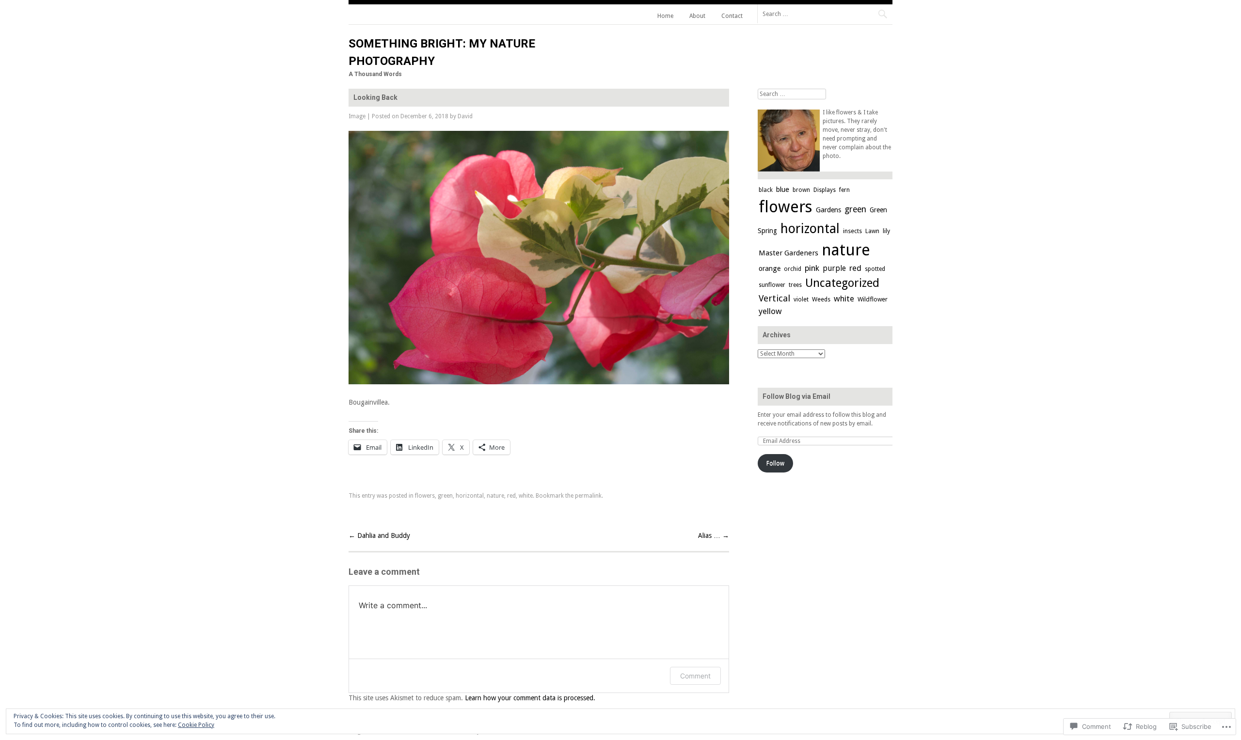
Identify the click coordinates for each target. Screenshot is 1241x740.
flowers (425, 495)
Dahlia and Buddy (379, 535)
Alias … (713, 535)
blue (782, 189)
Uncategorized (842, 283)
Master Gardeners (788, 253)
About (697, 16)
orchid (792, 269)
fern (844, 190)
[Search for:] (824, 13)
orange (769, 268)
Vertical (774, 298)
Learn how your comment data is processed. (530, 698)
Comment (695, 676)
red (511, 495)
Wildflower (873, 299)
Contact (732, 16)
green (445, 495)
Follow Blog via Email (796, 396)
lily (886, 231)
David (465, 116)
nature (495, 495)
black (766, 190)
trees (795, 285)
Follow (775, 463)
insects (852, 231)
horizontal (470, 495)
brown (801, 190)
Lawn (872, 231)
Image (357, 116)
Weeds (821, 299)
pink (812, 268)
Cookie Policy (196, 725)
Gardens (828, 210)
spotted (875, 269)
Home (665, 16)
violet (801, 299)
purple (834, 268)
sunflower (772, 285)
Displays (824, 190)
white (526, 495)
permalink (588, 495)
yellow (770, 311)
